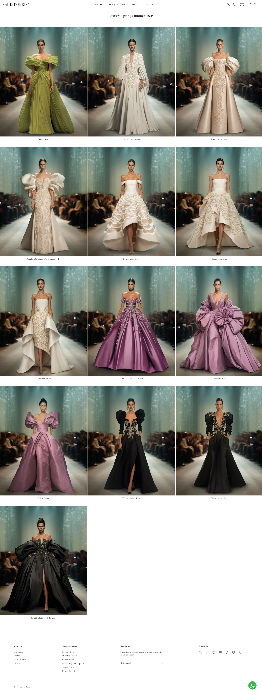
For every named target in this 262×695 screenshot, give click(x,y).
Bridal (135, 4)
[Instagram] (213, 652)
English (253, 3)
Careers (17, 663)
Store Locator (20, 659)
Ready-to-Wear (117, 4)
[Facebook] (207, 652)
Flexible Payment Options (73, 663)
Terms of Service (69, 671)
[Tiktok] (227, 652)
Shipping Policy (68, 652)
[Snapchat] (240, 652)
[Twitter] (200, 652)
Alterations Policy (69, 656)
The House (18, 652)
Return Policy (68, 659)
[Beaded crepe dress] (131, 81)
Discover (149, 4)
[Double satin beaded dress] (131, 321)
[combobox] (255, 4)
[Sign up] (161, 663)
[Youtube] (220, 652)
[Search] (235, 5)
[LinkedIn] (247, 652)
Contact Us (18, 656)
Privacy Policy (68, 667)
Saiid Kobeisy (25, 687)
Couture (98, 4)
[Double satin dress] (131, 201)
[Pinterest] (233, 652)
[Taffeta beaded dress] (131, 440)
